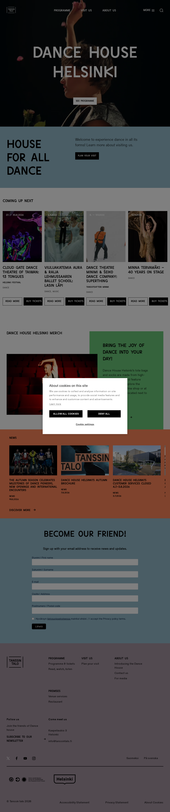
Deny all (104, 414)
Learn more (55, 404)
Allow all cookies (66, 414)
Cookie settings (85, 424)
